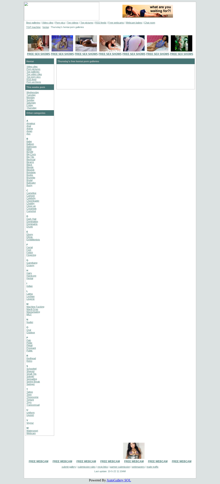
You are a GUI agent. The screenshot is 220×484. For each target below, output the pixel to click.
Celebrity (31, 198)
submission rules (87, 466)
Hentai (29, 278)
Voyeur (30, 423)
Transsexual (33, 405)
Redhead (31, 358)
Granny (30, 265)
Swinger (30, 384)
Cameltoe (31, 193)
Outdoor (30, 332)
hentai (46, 27)
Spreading (31, 379)
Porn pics (60, 22)
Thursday (31, 108)
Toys (29, 402)
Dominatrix (32, 224)
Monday (30, 97)
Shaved (30, 371)
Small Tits (31, 374)
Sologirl (30, 376)
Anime (29, 128)
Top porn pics (33, 77)
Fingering (31, 255)
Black (29, 164)
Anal (28, 126)
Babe (29, 141)
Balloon (30, 144)
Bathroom (31, 146)
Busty (29, 185)
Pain (28, 340)
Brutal (29, 180)
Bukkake (31, 182)
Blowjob (30, 170)
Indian (29, 286)
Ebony (29, 234)
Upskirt (30, 415)
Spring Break (33, 381)
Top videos (72, 22)
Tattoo (29, 392)
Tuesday (31, 95)
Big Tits (30, 157)
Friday (29, 105)
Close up (31, 206)
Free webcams (116, 22)
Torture (30, 399)
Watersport (32, 430)
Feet (28, 250)
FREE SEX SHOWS (38, 54)
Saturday (31, 102)
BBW (29, 149)
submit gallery (69, 466)
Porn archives (33, 82)
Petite (29, 343)
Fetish (29, 252)
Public (29, 350)
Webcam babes (134, 22)
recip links (103, 466)
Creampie (31, 208)
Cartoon (30, 195)
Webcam (31, 433)
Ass (28, 133)
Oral (28, 330)
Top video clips (34, 74)
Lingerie (30, 299)
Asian (29, 131)
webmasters (138, 466)
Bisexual (30, 159)
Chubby (30, 203)
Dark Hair (31, 219)
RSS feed (31, 79)
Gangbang (31, 262)
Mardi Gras (32, 309)
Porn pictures (33, 69)
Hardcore (31, 275)
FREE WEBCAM (38, 461)
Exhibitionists (33, 239)
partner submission (120, 466)
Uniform (30, 412)
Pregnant (31, 348)
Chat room (149, 22)
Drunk (29, 226)
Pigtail (29, 345)
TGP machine (33, 27)
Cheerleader (32, 200)
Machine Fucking (35, 306)
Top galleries (33, 71)
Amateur (30, 123)
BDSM (29, 151)
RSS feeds (100, 22)
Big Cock (31, 154)
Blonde (30, 167)
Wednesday (32, 92)
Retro (29, 361)
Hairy (29, 273)
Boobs (29, 175)
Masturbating (33, 312)
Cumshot (31, 211)
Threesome (32, 397)
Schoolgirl (31, 368)
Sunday (30, 100)
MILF (29, 314)
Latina (29, 293)
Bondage (31, 172)
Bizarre (30, 162)
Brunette (30, 177)
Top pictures (86, 22)
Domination (32, 221)
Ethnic (29, 237)
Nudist (29, 322)
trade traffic (153, 466)
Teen (29, 394)
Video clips (47, 22)
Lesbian (30, 296)
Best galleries (33, 22)
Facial (29, 247)
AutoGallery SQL (119, 480)
